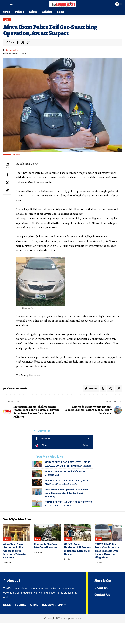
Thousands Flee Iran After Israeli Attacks (45, 545)
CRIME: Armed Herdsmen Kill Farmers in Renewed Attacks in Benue (77, 549)
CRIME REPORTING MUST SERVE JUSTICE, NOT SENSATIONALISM (69, 503)
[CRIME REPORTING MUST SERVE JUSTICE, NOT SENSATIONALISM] (37, 503)
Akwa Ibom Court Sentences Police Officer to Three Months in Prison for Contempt (15, 550)
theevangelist (12, 50)
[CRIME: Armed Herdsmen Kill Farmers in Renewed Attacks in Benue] (77, 532)
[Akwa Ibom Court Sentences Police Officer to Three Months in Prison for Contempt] (16, 532)
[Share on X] (23, 42)
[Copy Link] (28, 42)
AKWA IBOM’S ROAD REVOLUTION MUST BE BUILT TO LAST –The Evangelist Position (68, 464)
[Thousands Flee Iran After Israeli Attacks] (47, 532)
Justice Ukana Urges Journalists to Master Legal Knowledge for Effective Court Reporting (66, 493)
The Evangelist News (69, 618)
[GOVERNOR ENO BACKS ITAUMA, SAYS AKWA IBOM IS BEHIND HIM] (37, 482)
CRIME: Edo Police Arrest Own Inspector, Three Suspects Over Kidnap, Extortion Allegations (107, 550)
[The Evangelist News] (62, 4)
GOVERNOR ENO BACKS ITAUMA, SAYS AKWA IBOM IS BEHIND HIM (66, 482)
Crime (7, 20)
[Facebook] (62, 438)
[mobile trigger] (6, 4)
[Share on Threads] (110, 388)
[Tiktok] (62, 445)
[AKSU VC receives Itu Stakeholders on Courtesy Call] (37, 473)
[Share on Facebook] (17, 42)
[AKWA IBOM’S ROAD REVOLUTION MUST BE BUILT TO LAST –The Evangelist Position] (37, 464)
